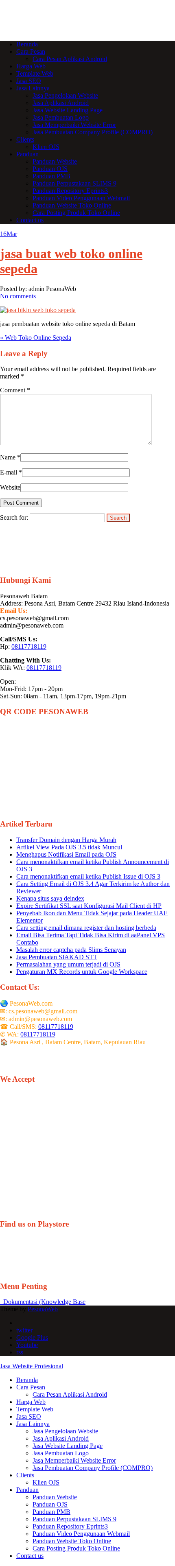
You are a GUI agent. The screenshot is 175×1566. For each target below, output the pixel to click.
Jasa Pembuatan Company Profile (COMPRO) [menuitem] (93, 1467)
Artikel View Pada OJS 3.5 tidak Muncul (69, 847)
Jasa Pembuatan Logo (61, 117)
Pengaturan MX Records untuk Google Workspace (81, 971)
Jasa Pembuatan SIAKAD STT (56, 957)
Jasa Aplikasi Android (61, 102)
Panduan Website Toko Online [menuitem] (72, 1541)
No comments (18, 296)
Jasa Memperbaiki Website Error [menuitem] (74, 1460)
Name (7, 457)
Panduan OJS (50, 168)
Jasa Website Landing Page (68, 110)
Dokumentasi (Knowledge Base (42, 1301)
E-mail (8, 472)
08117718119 (28, 646)
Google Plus (32, 1337)
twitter (24, 1330)
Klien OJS (46, 146)
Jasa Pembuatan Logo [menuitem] (61, 1453)
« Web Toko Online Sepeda (35, 337)
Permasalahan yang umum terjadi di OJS (68, 964)
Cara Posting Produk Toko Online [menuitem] (76, 1548)
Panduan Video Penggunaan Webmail (81, 198)
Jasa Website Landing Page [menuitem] (68, 1445)
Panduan (27, 154)
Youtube (27, 1344)
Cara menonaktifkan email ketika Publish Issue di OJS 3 (88, 876)
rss (19, 1352)
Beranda (27, 44)
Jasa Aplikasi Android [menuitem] (61, 1438)
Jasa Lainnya (33, 88)
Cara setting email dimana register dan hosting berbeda (86, 927)
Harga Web (31, 66)
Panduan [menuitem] (27, 1489)
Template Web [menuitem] (34, 1409)
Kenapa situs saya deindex (50, 898)
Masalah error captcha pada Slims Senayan (71, 949)
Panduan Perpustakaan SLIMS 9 (74, 183)
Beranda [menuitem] (27, 1379)
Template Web (34, 73)
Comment (15, 390)
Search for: (14, 517)
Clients (25, 139)
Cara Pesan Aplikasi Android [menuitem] (70, 1394)
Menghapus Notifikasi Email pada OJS (66, 854)
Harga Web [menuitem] (31, 1401)
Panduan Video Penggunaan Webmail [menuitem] (81, 1533)
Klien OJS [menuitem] (46, 1482)
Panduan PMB (51, 176)
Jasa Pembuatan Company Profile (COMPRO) (93, 132)
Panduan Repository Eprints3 (70, 190)
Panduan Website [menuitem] (55, 1497)
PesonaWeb (43, 1309)
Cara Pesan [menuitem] (30, 1387)
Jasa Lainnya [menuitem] (33, 1423)
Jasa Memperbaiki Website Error (74, 124)
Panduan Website (55, 161)
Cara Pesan (30, 51)
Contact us (30, 220)
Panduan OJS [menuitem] (50, 1504)
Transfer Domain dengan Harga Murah (66, 839)
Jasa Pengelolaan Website (65, 95)
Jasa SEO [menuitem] (28, 1416)
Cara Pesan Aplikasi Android (70, 58)
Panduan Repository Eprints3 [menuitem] (70, 1526)
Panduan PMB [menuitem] (51, 1511)
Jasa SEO (28, 80)
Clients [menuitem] (25, 1475)
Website (10, 487)
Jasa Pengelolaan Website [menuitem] (65, 1431)
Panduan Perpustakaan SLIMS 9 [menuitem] (74, 1519)
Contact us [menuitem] (30, 1555)
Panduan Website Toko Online (72, 205)
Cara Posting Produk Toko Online (76, 212)
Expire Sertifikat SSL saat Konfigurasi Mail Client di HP (89, 905)
